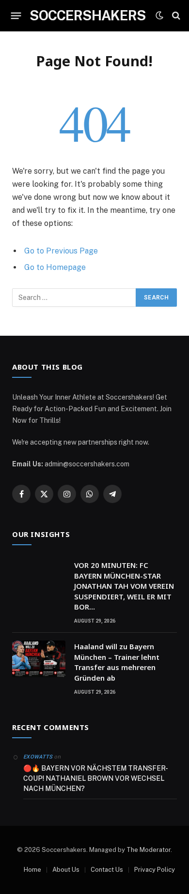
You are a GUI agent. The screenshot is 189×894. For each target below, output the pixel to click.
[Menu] (16, 15)
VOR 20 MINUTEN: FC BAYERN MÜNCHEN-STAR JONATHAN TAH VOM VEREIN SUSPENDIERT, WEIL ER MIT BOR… (124, 585)
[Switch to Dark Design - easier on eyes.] (159, 15)
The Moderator (148, 849)
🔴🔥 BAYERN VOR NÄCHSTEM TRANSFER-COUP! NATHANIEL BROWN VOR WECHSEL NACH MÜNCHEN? (95, 778)
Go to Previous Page (61, 250)
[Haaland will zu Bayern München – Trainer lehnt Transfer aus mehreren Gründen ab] (38, 659)
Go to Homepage (55, 267)
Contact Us (107, 869)
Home (32, 869)
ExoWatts (38, 757)
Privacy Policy (154, 869)
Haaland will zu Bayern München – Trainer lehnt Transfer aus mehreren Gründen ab (116, 661)
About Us (65, 869)
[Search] (176, 16)
